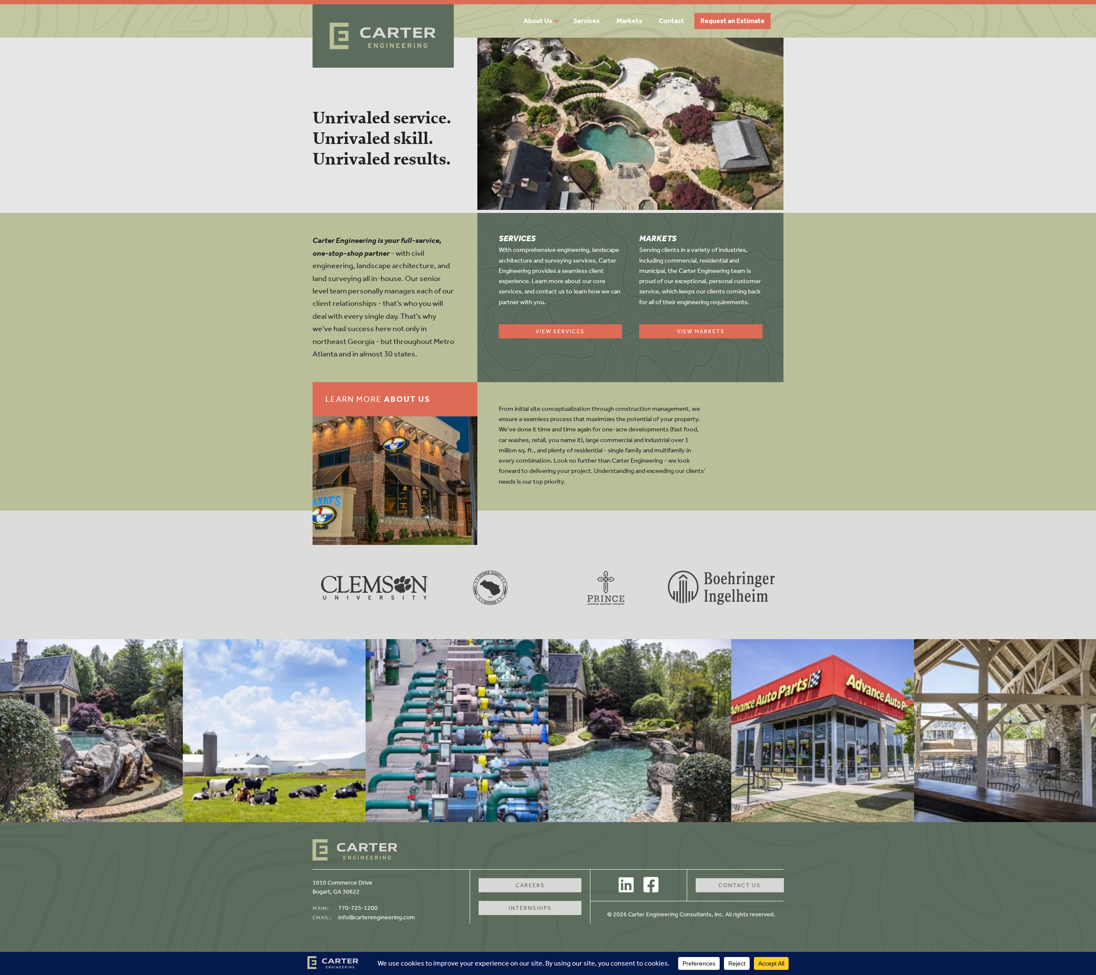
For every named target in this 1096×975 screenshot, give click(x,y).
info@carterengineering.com (376, 917)
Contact (671, 21)
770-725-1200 (358, 908)
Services (586, 21)
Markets (629, 21)
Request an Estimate (732, 21)
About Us (538, 21)
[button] (560, 21)
